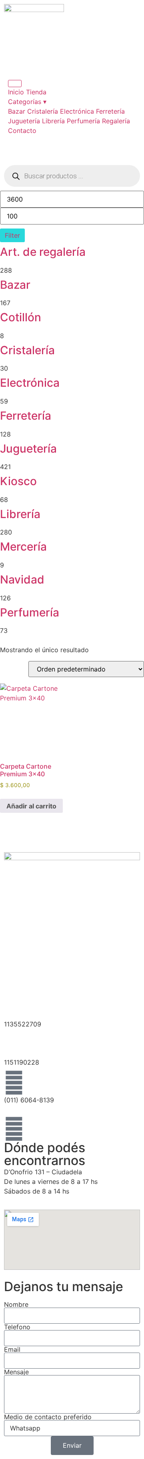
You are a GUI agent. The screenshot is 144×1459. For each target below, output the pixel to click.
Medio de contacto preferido (48, 1417)
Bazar (16, 111)
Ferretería (110, 111)
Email (12, 1349)
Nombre (16, 1304)
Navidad (22, 579)
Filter (12, 235)
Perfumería (83, 121)
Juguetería (24, 121)
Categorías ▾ (27, 102)
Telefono (17, 1327)
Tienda (36, 92)
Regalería (116, 121)
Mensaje (16, 1372)
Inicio (16, 92)
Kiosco (18, 481)
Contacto (22, 131)
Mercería (23, 546)
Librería (53, 121)
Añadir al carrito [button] (31, 806)
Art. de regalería (43, 252)
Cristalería (42, 111)
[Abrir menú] (15, 83)
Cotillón (20, 317)
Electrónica (77, 111)
